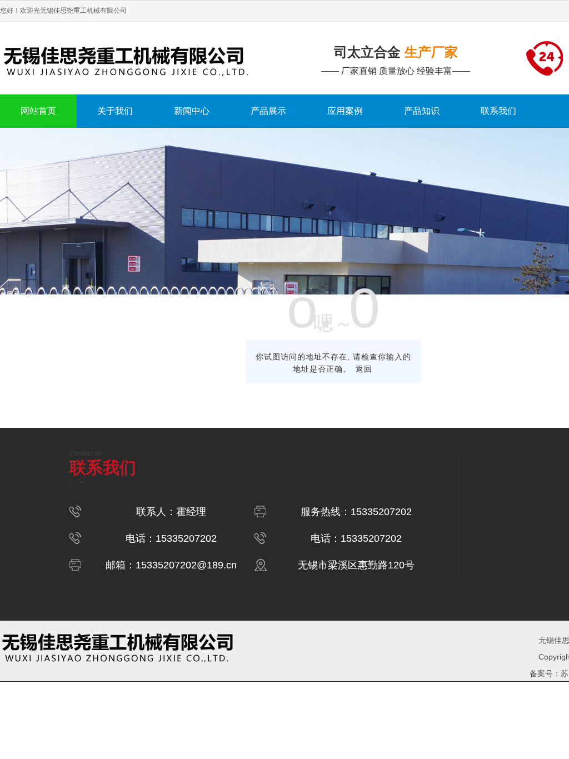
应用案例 (345, 111)
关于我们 (115, 111)
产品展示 (268, 111)
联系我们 (498, 111)
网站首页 (38, 111)
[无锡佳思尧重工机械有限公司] (142, 58)
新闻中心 (191, 111)
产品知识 (422, 111)
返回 (364, 368)
